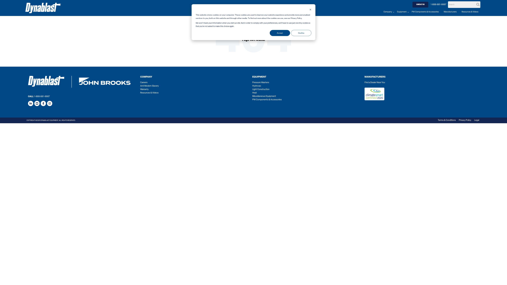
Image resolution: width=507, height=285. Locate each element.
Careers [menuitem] (143, 83)
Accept (280, 33)
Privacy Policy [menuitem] (465, 120)
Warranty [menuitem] (144, 89)
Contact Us (420, 5)
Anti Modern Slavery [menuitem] (149, 86)
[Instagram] (49, 103)
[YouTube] (37, 103)
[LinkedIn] (30, 103)
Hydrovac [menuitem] (256, 86)
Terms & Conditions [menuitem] (447, 120)
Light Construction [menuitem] (260, 89)
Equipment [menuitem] (402, 12)
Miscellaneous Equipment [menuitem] (264, 96)
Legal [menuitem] (476, 120)
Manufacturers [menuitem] (450, 12)
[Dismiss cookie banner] (310, 10)
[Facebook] (43, 103)
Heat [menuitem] (254, 93)
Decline (301, 33)
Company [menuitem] (388, 12)
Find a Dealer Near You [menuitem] (375, 83)
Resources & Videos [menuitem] (470, 12)
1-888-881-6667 (438, 5)
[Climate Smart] (374, 100)
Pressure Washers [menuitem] (260, 83)
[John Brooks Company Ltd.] (43, 8)
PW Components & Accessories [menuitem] (425, 12)
